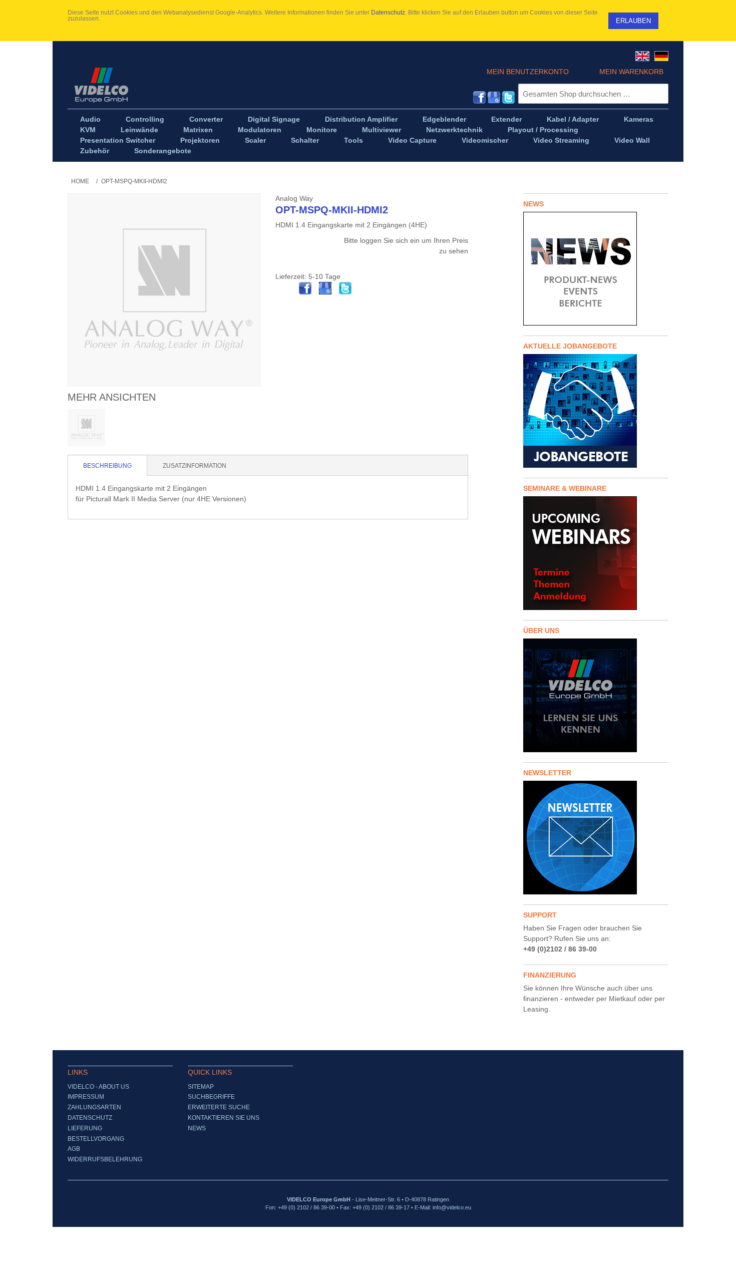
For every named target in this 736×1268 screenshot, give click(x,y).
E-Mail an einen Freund (285, 288)
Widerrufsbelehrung (105, 1159)
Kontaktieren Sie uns (223, 1117)
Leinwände (139, 130)
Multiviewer (381, 130)
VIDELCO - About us (98, 1086)
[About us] (595, 695)
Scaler (255, 140)
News (197, 1128)
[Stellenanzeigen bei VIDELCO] (595, 411)
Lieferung (85, 1128)
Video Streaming (561, 140)
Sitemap (201, 1086)
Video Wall (632, 140)
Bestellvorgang (96, 1138)
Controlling (145, 119)
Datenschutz (388, 12)
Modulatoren (259, 130)
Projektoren (200, 140)
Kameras (638, 119)
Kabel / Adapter (573, 119)
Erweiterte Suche (219, 1107)
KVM (88, 130)
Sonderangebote (162, 151)
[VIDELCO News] (595, 269)
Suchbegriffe (211, 1096)
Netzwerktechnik (454, 130)
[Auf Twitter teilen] (345, 288)
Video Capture (412, 140)
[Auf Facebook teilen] (305, 288)
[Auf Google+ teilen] (325, 288)
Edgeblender (444, 119)
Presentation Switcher (117, 140)
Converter (206, 119)
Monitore (321, 130)
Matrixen (198, 130)
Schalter (305, 140)
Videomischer (485, 140)
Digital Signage (274, 119)
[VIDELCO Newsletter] (595, 837)
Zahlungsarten (94, 1107)
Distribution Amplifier (361, 119)
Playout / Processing (543, 130)
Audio (90, 119)
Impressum (86, 1096)
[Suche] (658, 94)
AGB (74, 1148)
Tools (353, 140)
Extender (506, 119)
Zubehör (94, 151)
